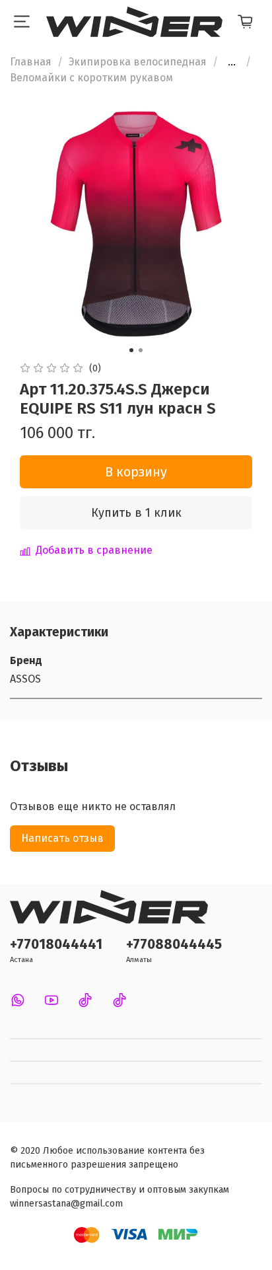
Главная (30, 62)
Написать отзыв (62, 838)
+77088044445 (174, 944)
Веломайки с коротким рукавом (91, 77)
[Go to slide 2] (141, 350)
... (232, 62)
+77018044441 (56, 944)
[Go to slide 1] (131, 350)
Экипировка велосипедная (138, 62)
